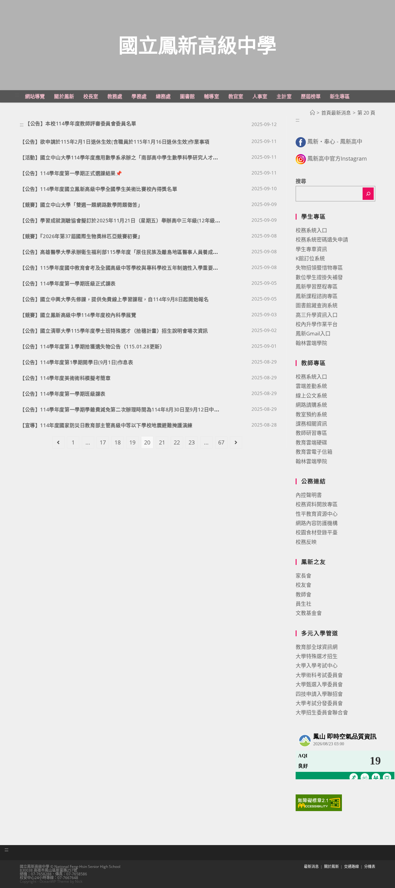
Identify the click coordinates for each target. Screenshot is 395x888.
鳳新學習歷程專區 (317, 286)
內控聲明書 (309, 495)
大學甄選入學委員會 (319, 684)
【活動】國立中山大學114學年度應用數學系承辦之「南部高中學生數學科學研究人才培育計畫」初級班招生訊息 (147, 157)
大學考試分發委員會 (319, 703)
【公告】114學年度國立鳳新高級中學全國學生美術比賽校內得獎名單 (98, 189)
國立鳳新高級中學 (197, 45)
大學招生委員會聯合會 (322, 712)
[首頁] (312, 112)
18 (117, 442)
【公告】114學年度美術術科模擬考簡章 (65, 378)
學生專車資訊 (311, 249)
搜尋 (301, 181)
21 (162, 442)
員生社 (303, 603)
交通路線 (351, 866)
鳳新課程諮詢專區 (317, 296)
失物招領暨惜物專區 (319, 267)
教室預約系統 (311, 414)
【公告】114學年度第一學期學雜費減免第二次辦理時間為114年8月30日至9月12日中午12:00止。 (131, 409)
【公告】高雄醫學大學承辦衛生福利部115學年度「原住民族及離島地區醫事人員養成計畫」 (124, 252)
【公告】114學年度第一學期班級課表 (63, 393)
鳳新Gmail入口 (313, 333)
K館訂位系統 (310, 258)
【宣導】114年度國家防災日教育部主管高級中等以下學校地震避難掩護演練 (106, 425)
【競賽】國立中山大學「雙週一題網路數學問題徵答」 (81, 204)
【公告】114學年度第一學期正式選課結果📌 (71, 173)
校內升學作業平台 (317, 324)
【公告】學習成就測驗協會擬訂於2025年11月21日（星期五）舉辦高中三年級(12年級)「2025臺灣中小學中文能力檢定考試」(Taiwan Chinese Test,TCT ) (195, 220)
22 (177, 442)
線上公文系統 (311, 395)
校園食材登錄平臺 (317, 532)
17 (103, 442)
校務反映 (306, 541)
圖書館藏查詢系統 (317, 305)
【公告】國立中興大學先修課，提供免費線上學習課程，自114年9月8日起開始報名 (114, 299)
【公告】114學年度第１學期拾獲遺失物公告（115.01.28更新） (92, 346)
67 (221, 442)
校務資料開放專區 (317, 504)
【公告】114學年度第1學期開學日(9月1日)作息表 (76, 362)
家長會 (303, 575)
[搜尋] (368, 193)
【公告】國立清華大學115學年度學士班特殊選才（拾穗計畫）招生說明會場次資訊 (114, 330)
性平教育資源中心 (317, 513)
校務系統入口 (311, 230)
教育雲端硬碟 (311, 442)
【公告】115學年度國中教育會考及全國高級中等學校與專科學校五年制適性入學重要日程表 (124, 267)
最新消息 (311, 866)
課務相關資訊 (311, 423)
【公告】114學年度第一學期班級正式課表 (68, 283)
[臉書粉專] (301, 141)
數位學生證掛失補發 (319, 277)
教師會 (303, 594)
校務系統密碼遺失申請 (322, 239)
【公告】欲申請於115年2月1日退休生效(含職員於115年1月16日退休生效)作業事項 (115, 141)
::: (17, 94)
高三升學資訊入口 (317, 314)
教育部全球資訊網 (317, 646)
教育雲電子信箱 (314, 451)
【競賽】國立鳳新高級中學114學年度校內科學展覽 (78, 315)
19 (132, 442)
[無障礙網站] (319, 802)
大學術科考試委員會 (319, 675)
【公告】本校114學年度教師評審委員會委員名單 (80, 123)
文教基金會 (309, 613)
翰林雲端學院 (311, 343)
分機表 (369, 866)
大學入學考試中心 (317, 665)
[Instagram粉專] (301, 158)
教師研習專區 (311, 432)
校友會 (303, 584)
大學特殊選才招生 (317, 656)
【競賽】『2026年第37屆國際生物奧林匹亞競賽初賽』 (81, 236)
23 (192, 442)
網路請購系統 (311, 404)
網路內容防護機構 (317, 523)
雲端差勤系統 (311, 385)
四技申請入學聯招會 (319, 693)
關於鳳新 (331, 866)
